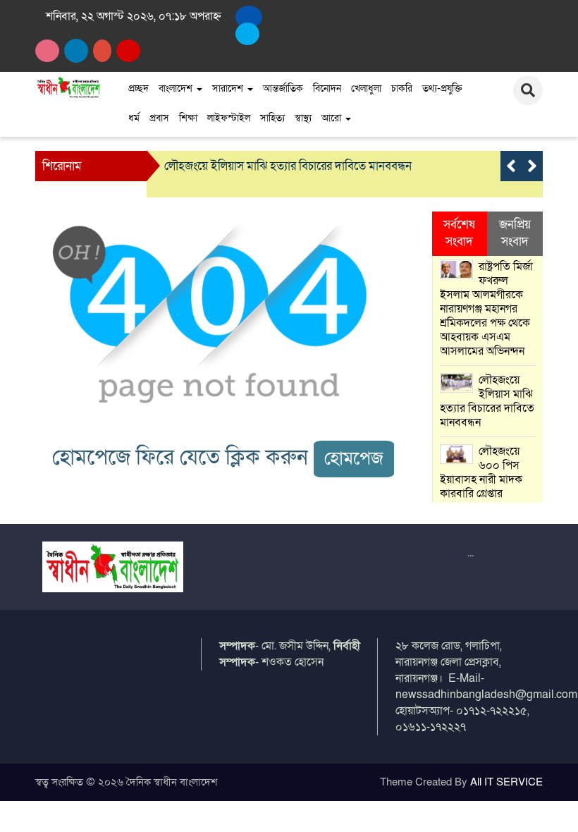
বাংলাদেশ (177, 88)
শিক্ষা (188, 118)
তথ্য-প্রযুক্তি (442, 88)
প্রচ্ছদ (138, 88)
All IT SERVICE (506, 782)
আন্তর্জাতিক (283, 88)
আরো (332, 118)
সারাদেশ (229, 88)
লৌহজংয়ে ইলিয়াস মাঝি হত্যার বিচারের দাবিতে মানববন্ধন (288, 166)
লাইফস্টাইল (228, 118)
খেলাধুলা (366, 88)
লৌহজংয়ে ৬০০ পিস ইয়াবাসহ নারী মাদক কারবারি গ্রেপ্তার (481, 472)
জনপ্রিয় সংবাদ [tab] (515, 233)
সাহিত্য (272, 118)
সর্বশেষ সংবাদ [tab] (459, 233)
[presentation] (511, 166)
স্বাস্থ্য (303, 118)
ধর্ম (134, 118)
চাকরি (401, 88)
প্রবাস (159, 118)
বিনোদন (327, 88)
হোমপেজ (353, 458)
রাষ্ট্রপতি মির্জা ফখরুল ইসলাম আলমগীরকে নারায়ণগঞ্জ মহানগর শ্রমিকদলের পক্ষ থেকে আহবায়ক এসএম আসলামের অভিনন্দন (487, 309)
